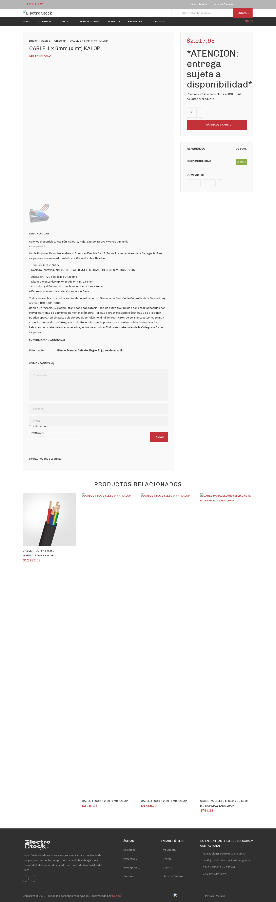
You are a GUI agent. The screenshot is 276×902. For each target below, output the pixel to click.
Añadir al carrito (219, 124)
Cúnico (116, 895)
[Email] (220, 182)
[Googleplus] (205, 182)
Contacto (129, 876)
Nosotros (129, 849)
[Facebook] (242, 4)
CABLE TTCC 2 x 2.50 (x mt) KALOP (105, 801)
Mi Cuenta (169, 849)
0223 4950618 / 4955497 (218, 867)
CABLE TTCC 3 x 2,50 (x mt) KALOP (164, 801)
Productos (130, 858)
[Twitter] (197, 182)
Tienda (167, 858)
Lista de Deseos (173, 876)
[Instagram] (247, 4)
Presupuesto (131, 867)
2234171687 (35, 4)
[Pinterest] (212, 182)
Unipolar (60, 40)
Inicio (33, 40)
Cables (45, 40)
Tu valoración (38, 426)
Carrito (167, 867)
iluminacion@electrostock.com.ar (224, 853)
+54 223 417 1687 (214, 874)
